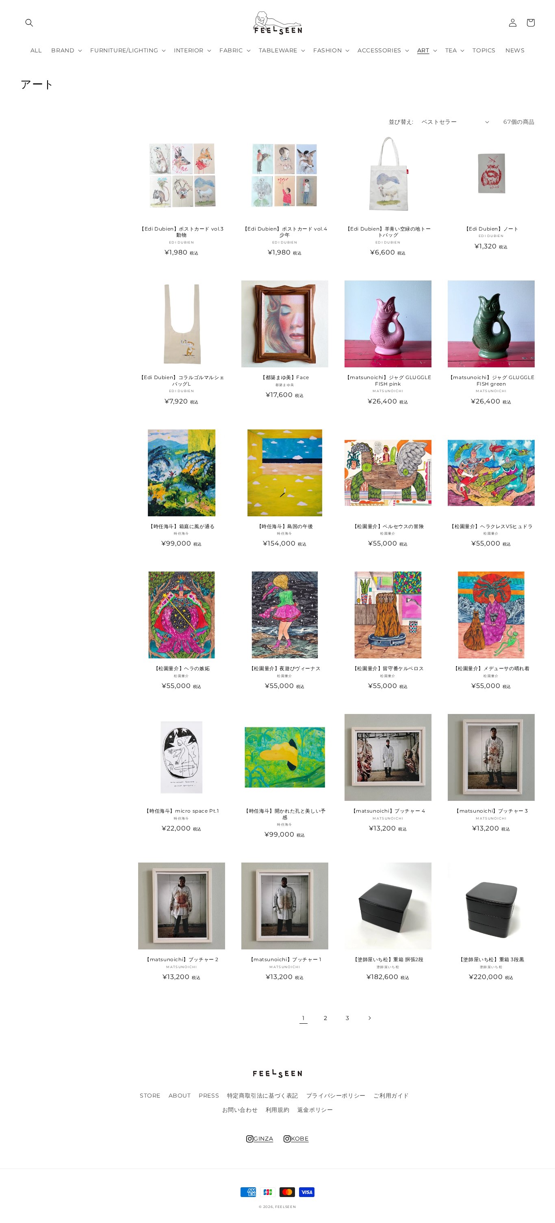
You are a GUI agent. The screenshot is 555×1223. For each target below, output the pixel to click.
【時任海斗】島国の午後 (285, 526)
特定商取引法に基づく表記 (262, 1095)
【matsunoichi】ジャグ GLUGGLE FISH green (491, 380)
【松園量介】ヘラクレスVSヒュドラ (491, 526)
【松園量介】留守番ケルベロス (388, 668)
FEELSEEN (285, 1207)
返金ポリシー (315, 1109)
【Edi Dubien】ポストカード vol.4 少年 (285, 232)
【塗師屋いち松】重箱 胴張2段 (388, 959)
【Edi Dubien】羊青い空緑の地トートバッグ (388, 232)
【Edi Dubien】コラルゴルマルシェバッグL (182, 380)
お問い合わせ (240, 1109)
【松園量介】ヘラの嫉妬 (182, 668)
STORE (150, 1095)
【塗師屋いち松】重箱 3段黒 (491, 959)
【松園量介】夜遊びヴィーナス (285, 668)
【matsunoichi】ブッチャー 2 (182, 959)
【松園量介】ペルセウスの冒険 (388, 526)
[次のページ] (369, 1018)
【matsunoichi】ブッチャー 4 (388, 811)
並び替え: (401, 121)
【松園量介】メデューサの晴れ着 (491, 668)
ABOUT (180, 1095)
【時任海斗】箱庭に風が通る (181, 526)
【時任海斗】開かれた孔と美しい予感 (285, 814)
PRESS (209, 1095)
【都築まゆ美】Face (284, 377)
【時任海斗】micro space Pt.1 (181, 811)
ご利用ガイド (391, 1095)
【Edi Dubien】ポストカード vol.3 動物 (181, 232)
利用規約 (277, 1109)
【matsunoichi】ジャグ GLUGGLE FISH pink (388, 380)
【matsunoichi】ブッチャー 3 (491, 811)
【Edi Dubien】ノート (491, 229)
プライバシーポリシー (336, 1095)
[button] (29, 23)
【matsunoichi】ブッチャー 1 (285, 959)
